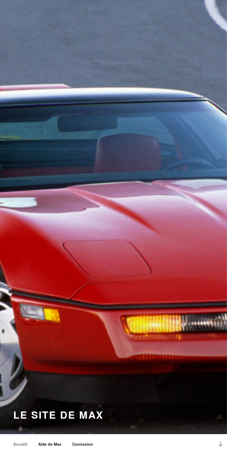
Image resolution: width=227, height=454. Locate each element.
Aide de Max (49, 444)
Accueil (20, 444)
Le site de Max (58, 414)
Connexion (82, 444)
